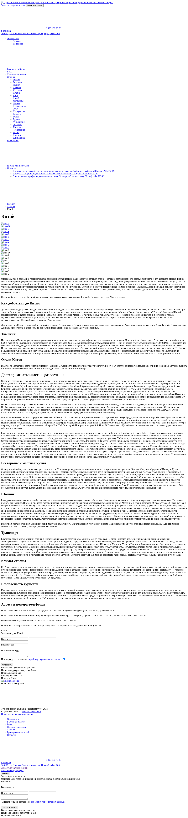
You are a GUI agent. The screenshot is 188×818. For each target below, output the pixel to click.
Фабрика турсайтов (31, 711)
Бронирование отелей (18, 165)
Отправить (7, 665)
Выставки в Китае (16, 69)
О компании (13, 38)
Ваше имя (6, 639)
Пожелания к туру (10, 650)
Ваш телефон (7, 644)
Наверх (5, 773)
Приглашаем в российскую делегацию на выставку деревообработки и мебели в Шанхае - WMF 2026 (64, 171)
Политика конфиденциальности (17, 714)
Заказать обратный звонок (14, 768)
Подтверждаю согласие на (31, 659)
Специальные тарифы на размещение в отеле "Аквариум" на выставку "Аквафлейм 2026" (58, 176)
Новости (11, 168)
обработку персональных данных (45, 659)
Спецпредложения (16, 74)
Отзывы (17, 41)
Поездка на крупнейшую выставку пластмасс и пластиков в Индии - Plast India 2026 (55, 173)
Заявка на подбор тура (12, 770)
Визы (9, 71)
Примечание (7, 793)
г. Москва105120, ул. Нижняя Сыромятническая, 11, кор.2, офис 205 (30, 32)
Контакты (18, 43)
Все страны (13, 140)
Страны (11, 77)
